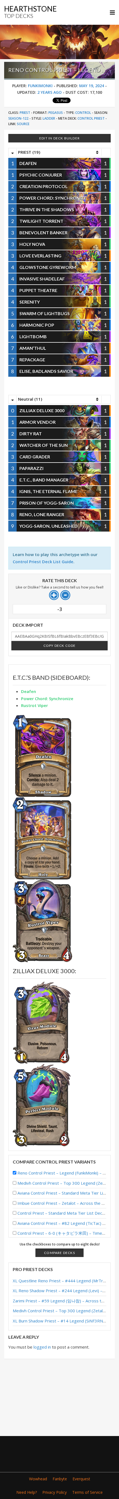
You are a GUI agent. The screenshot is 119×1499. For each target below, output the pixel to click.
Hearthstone (30, 11)
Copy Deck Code (59, 645)
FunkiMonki (40, 85)
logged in (42, 1347)
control (83, 112)
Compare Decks (59, 1253)
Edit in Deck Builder (59, 138)
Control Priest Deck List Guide (43, 561)
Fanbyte (60, 1478)
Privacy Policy (54, 1492)
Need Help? (26, 1492)
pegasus (55, 112)
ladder (49, 118)
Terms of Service (87, 1492)
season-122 (18, 118)
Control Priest (91, 118)
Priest (25, 112)
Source (23, 124)
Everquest (81, 1478)
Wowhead (38, 1478)
